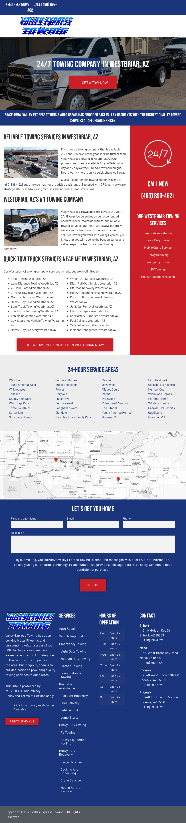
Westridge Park (19, 403)
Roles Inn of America (115, 403)
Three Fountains (20, 408)
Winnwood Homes (160, 394)
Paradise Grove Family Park (73, 417)
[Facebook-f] (158, 814)
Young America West (22, 384)
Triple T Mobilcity (66, 384)
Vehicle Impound (71, 636)
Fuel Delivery (69, 703)
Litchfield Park (158, 380)
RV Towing (158, 269)
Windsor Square (158, 403)
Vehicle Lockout (72, 710)
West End (15, 380)
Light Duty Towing (73, 651)
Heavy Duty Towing (157, 240)
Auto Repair (67, 628)
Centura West (64, 403)
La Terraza (62, 398)
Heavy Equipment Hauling (158, 276)
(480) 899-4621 (13, 184)
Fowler (59, 389)
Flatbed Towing (71, 666)
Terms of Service (33, 696)
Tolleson (14, 394)
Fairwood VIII (156, 417)
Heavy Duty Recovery (67, 752)
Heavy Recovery (158, 254)
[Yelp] (177, 814)
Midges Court (110, 389)
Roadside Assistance (158, 233)
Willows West (17, 389)
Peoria (106, 394)
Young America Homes (117, 412)
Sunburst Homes (66, 380)
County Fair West (20, 398)
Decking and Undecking (69, 771)
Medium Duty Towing (75, 659)
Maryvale (61, 394)
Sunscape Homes (20, 417)
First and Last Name (24, 518)
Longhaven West (66, 408)
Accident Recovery (74, 695)
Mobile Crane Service (158, 247)
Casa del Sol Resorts (161, 408)
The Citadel (109, 408)
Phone (127, 518)
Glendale (61, 412)
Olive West (109, 384)
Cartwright (16, 412)
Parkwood (108, 398)
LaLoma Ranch (158, 398)
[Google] (167, 814)
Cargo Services (71, 762)
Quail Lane (155, 412)
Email (71, 518)
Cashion (107, 380)
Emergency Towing (158, 262)
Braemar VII (109, 417)
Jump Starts (69, 717)
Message (17, 532)
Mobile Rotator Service (71, 789)
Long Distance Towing (70, 675)
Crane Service (70, 780)
